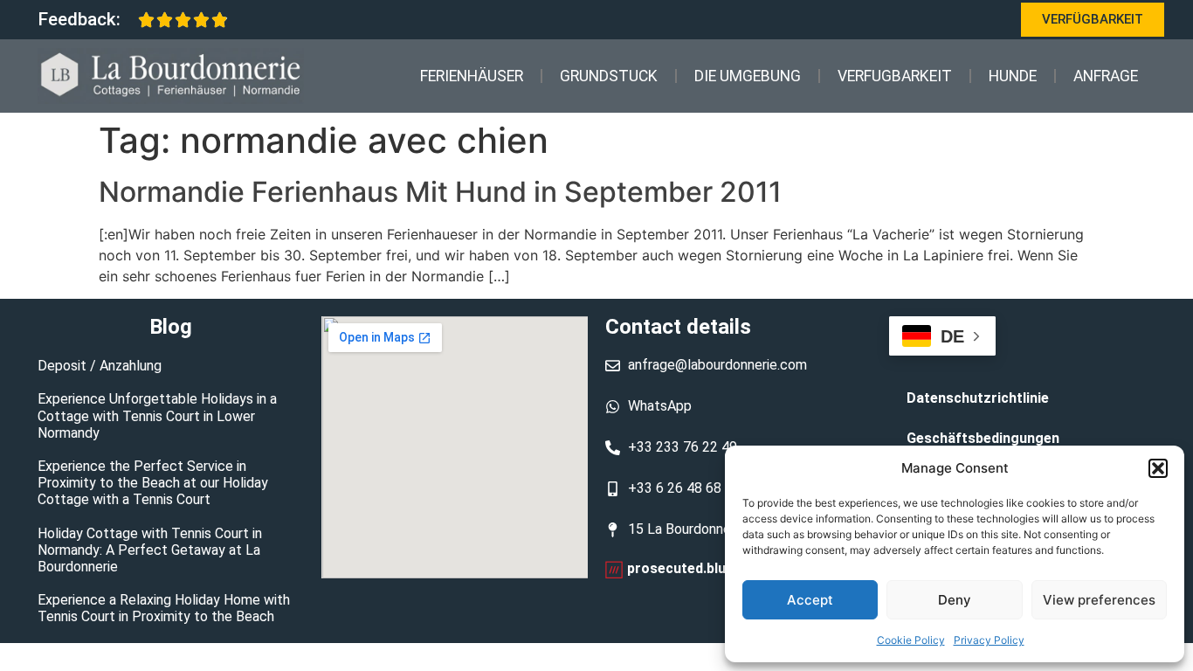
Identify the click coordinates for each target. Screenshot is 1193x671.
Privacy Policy (989, 640)
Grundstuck (609, 76)
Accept (810, 599)
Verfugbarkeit (895, 76)
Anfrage (1105, 76)
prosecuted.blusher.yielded (715, 568)
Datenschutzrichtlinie (978, 398)
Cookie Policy (911, 640)
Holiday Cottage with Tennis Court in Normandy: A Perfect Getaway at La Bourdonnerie (150, 550)
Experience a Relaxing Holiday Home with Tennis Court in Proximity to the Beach (164, 608)
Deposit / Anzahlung (100, 365)
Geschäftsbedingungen (983, 438)
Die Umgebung (747, 76)
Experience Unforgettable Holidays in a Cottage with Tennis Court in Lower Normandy (157, 415)
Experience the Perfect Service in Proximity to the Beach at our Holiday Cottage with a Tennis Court (153, 483)
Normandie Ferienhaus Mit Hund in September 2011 (440, 192)
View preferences (1099, 599)
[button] (1158, 468)
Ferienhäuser (471, 76)
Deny (954, 599)
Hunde (1013, 76)
